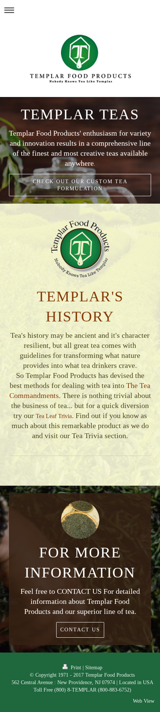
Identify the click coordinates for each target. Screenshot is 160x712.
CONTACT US (80, 629)
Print (76, 667)
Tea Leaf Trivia (54, 416)
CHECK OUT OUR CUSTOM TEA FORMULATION (80, 184)
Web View (143, 701)
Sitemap (93, 667)
